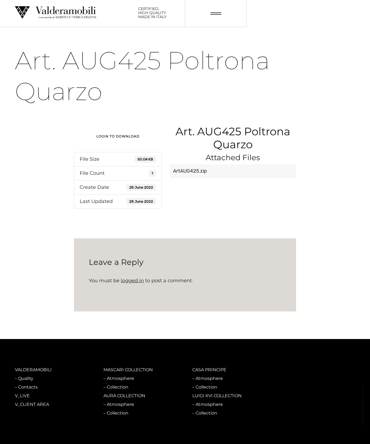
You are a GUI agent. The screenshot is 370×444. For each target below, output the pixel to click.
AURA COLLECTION (124, 395)
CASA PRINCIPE (209, 369)
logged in (132, 281)
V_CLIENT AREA (32, 404)
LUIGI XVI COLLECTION (217, 395)
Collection (117, 387)
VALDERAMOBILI (33, 369)
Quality (25, 378)
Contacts (28, 387)
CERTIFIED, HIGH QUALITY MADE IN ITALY (152, 13)
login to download (117, 136)
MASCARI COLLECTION (128, 369)
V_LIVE (22, 395)
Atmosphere (120, 378)
